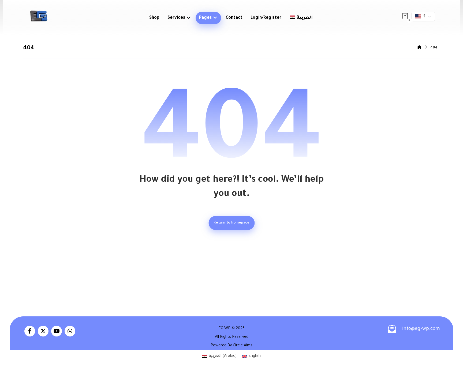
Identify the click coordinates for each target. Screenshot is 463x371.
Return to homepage (231, 223)
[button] (405, 16)
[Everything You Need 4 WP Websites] (38, 16)
